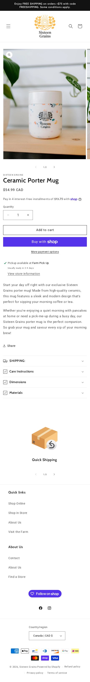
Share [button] (11, 345)
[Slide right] (54, 167)
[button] (8, 26)
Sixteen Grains (28, 667)
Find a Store (16, 576)
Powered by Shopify (48, 667)
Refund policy (72, 666)
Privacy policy (35, 673)
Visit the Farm (18, 531)
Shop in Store (17, 513)
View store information (24, 273)
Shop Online (16, 503)
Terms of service (57, 673)
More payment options (45, 251)
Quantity (8, 206)
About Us (14, 522)
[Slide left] (35, 167)
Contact (14, 558)
